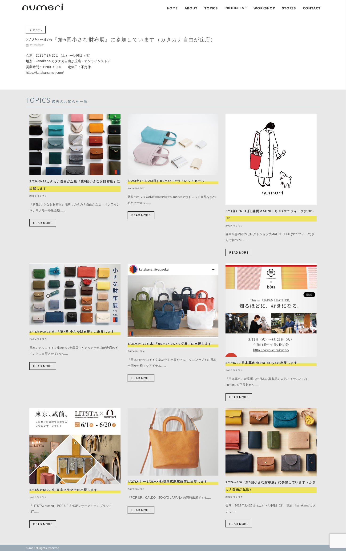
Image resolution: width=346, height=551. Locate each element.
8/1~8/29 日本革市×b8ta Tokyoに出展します (261, 363)
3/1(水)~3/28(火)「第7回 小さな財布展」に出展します (71, 331)
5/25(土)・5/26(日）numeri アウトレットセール (168, 181)
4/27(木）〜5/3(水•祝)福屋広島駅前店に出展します (168, 481)
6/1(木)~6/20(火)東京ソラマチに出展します (63, 490)
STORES (289, 8)
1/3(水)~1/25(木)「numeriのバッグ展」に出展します (170, 343)
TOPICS (211, 8)
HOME (172, 8)
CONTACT (312, 8)
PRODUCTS (234, 8)
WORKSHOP (264, 8)
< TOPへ (36, 30)
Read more (42, 223)
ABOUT (191, 8)
